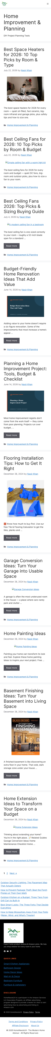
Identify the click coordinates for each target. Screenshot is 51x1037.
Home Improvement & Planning (22, 125)
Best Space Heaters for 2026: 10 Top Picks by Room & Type (24, 57)
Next (13, 873)
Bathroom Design (12, 968)
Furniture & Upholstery (15, 985)
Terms (37, 1012)
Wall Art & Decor (12, 976)
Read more (11, 246)
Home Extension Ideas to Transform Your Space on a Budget (23, 806)
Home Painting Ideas (25, 633)
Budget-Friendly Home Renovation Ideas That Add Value (21, 276)
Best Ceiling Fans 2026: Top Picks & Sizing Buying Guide (24, 206)
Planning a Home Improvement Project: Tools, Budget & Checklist (25, 371)
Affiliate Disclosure (20, 1025)
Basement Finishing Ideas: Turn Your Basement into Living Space (25, 698)
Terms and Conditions (18, 1021)
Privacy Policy (28, 1012)
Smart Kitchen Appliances (16, 964)
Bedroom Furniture (13, 980)
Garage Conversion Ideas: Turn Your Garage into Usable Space (23, 568)
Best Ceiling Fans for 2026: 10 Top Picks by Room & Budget (25, 144)
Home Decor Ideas (13, 972)
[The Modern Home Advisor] (4, 3)
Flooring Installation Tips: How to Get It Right (23, 463)
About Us (35, 1025)
